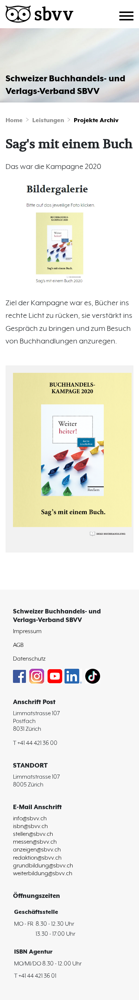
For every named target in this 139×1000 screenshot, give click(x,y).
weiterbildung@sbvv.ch (42, 873)
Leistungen (48, 120)
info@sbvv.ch (30, 818)
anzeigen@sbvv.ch (37, 850)
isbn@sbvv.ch (30, 826)
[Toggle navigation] (129, 15)
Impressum (27, 631)
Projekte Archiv (96, 120)
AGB (18, 645)
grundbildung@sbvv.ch (43, 866)
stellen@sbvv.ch (33, 834)
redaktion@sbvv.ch (37, 858)
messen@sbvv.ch (35, 842)
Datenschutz (29, 659)
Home (14, 120)
